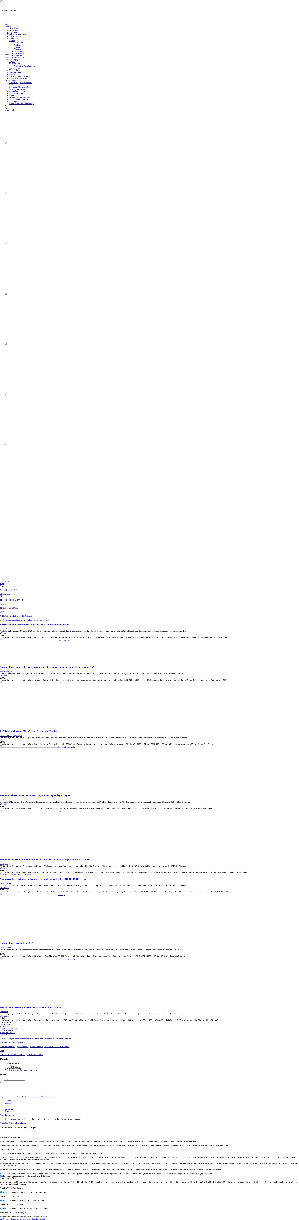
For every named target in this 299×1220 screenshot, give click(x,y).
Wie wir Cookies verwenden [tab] (10, 1137)
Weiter (7, 582)
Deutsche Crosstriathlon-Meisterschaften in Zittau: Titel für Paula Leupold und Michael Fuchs (45, 859)
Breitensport (4, 800)
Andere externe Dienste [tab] (8, 1178)
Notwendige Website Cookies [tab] (11, 1149)
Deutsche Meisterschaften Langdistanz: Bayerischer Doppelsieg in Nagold (35, 795)
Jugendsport (17, 736)
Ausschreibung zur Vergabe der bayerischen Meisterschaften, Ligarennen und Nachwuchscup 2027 (47, 667)
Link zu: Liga (5, 594)
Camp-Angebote (6, 736)
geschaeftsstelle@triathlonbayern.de (24, 1070)
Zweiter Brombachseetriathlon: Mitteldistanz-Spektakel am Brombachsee (35, 624)
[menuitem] (152, 24)
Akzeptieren (4, 1123)
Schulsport (4, 1012)
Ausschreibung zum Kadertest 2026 (17, 943)
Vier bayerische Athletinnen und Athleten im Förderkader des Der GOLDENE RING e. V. (43, 879)
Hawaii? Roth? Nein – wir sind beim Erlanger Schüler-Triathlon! (31, 1007)
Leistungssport (5, 883)
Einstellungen (21, 1123)
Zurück (2, 582)
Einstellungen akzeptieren (9, 1219)
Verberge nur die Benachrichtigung (32, 1219)
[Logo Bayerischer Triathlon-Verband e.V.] (8, 10)
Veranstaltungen (6, 629)
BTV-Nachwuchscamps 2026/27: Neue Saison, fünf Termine (28, 731)
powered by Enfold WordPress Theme (42, 1097)
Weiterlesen (4, 633)
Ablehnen (12, 1123)
